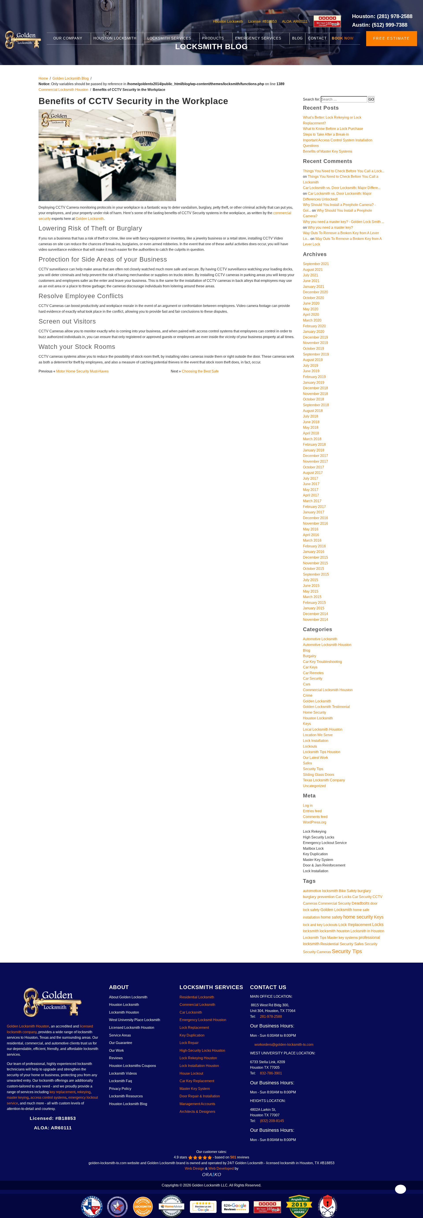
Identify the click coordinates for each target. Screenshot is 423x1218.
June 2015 (311, 585)
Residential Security (336, 944)
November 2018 (315, 394)
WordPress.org (314, 822)
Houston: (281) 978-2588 (382, 16)
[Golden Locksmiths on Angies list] (73, 1139)
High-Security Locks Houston (202, 1050)
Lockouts (310, 746)
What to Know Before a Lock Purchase (333, 129)
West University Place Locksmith (134, 1020)
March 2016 (312, 540)
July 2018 (310, 416)
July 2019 (310, 365)
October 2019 (313, 348)
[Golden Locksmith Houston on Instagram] (49, 1139)
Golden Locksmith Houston (28, 1026)
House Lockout (191, 1073)
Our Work (116, 1050)
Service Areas (120, 1035)
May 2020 (310, 309)
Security (371, 944)
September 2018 (316, 405)
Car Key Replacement (197, 1081)
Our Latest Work (315, 758)
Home (43, 78)
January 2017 (313, 512)
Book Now (343, 38)
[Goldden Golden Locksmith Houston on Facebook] (32, 1139)
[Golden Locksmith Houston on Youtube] (65, 1139)
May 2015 (310, 591)
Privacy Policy (120, 1089)
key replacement (62, 1092)
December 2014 (315, 614)
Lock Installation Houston (199, 1066)
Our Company (68, 38)
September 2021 (316, 264)
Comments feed (315, 817)
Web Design (194, 1168)
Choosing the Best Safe (200, 371)
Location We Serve (318, 735)
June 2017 (311, 484)
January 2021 (313, 286)
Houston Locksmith (228, 21)
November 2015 (315, 563)
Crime (307, 695)
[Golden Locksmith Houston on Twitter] (40, 1139)
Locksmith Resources (126, 1096)
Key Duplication (192, 1035)
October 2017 (313, 467)
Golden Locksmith (90, 219)
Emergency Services (258, 38)
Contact (317, 38)
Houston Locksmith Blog (128, 1104)
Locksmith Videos (123, 1073)
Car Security (312, 678)
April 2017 (311, 495)
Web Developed (221, 1168)
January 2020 (313, 331)
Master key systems (342, 937)
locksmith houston (335, 931)
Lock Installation (315, 741)
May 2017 (310, 490)
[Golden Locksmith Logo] (52, 1003)
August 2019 (313, 360)
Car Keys (310, 667)
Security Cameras (317, 952)
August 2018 (313, 411)
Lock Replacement (354, 924)
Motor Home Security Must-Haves (82, 371)
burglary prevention (319, 896)
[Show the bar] (400, 1189)
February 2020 (314, 326)
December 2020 (315, 292)
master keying (18, 1097)
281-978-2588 (271, 1016)
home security (358, 917)
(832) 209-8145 (272, 1121)
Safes (307, 763)
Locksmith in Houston (367, 931)
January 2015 (313, 608)
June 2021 (311, 281)
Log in (308, 805)
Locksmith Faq (120, 1081)
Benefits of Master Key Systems (327, 151)
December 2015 (315, 557)
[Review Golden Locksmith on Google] (203, 1207)
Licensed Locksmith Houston (131, 1027)
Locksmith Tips (314, 937)
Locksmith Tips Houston (321, 752)
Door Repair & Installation (200, 1096)
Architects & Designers (197, 1111)
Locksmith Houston (124, 1012)
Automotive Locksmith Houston (327, 645)
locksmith (311, 931)
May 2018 (310, 427)
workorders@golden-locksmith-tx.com (283, 1044)
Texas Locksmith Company (324, 780)
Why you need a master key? (330, 227)
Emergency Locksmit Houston (203, 1020)
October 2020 (313, 298)
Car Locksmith (191, 1012)
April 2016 (311, 535)
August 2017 (313, 473)
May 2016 (310, 529)
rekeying (84, 1092)
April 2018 (311, 433)
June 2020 (311, 303)
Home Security (314, 712)
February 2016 (314, 546)
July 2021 (310, 275)
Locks (378, 924)
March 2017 (312, 501)
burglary (364, 891)
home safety (331, 917)
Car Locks (343, 897)
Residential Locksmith (197, 997)
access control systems (48, 1097)
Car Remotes (313, 673)
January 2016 (313, 552)
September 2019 (316, 354)
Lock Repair (189, 1043)
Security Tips (313, 769)
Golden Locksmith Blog (70, 78)
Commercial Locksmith (197, 1005)
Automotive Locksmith (320, 639)
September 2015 (316, 574)
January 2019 (313, 382)
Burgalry (309, 656)
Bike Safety (348, 891)
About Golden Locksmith (128, 997)
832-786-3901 (271, 1073)
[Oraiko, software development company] (211, 1174)
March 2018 (312, 439)
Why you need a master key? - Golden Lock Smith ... (343, 222)
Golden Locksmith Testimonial (326, 707)
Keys (307, 724)
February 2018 (314, 444)
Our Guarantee (120, 1043)
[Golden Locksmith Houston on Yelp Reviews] (57, 1139)
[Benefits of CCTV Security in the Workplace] (107, 157)
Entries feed (312, 811)
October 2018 (313, 399)
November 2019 (315, 343)
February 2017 (314, 507)
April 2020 (311, 314)
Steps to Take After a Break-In (326, 134)
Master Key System (195, 1089)
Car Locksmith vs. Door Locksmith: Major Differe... (341, 188)
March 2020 (312, 320)
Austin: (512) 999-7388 (379, 25)
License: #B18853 (262, 21)
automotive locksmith (320, 891)
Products (213, 38)
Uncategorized (314, 786)
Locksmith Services (169, 38)
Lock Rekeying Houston (198, 1058)
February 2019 (314, 377)
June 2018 (311, 422)
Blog (297, 38)
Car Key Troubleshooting (322, 662)
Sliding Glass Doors (318, 774)
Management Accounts (197, 1104)
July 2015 (310, 580)
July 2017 (310, 478)
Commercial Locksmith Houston (63, 90)
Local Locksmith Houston (322, 729)
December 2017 (315, 456)
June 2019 (311, 371)
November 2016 (315, 523)
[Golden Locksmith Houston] (23, 39)
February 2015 (314, 602)
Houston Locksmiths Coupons (132, 1066)
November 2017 (315, 461)
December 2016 (315, 518)
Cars (306, 684)
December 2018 (315, 388)
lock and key (313, 925)
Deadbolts (360, 903)
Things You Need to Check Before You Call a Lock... (343, 171)
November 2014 (315, 619)
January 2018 (313, 450)
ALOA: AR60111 (295, 21)
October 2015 (313, 569)
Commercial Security (334, 903)
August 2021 (313, 269)
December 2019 (315, 337)
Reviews (116, 1058)
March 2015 (312, 597)
